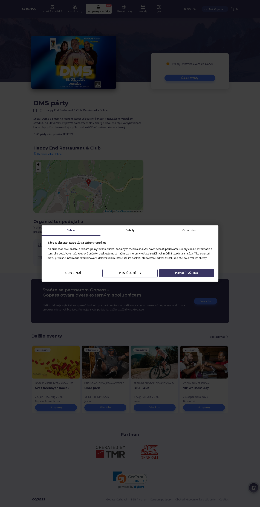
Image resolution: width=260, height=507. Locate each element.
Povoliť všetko (186, 273)
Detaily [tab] (130, 230)
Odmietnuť (73, 273)
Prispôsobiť (128, 273)
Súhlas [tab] (71, 230)
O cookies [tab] (188, 230)
